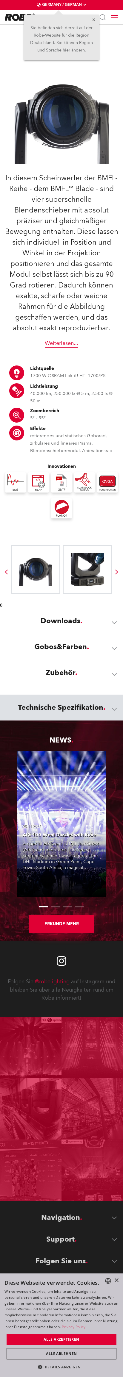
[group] (6, 572)
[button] (61, 1366)
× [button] (116, 1280)
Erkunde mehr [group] (61, 924)
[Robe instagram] (61, 961)
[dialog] (61, 1325)
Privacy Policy (73, 1326)
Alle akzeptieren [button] (61, 1339)
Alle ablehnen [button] (61, 1353)
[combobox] (108, 1281)
